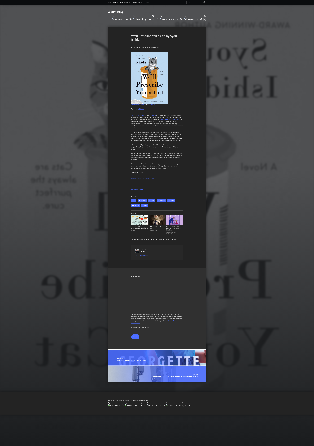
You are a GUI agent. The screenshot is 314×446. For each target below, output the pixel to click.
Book (134, 239)
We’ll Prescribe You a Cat (138, 104)
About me (115, 2)
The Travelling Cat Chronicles (170, 119)
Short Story (167, 239)
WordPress (130, 400)
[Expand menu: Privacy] (151, 2)
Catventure (141, 239)
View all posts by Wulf (141, 255)
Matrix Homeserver (125, 2)
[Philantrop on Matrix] (204, 19)
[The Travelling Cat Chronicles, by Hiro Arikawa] (139, 220)
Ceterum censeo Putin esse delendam (142, 179)
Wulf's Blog (115, 12)
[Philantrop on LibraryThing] (142, 19)
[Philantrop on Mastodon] (167, 19)
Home (109, 2)
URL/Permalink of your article (140, 327)
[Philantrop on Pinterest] (191, 19)
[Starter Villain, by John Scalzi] (157, 220)
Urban (175, 239)
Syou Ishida (151, 104)
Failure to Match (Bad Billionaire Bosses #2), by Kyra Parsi (173, 228)
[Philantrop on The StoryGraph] (153, 19)
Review (160, 239)
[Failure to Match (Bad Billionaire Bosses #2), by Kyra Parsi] (174, 220)
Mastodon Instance (138, 2)
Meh (154, 239)
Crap (149, 239)
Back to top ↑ (147, 400)
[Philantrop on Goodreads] (119, 19)
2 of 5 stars (141, 109)
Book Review (154, 47)
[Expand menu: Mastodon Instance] (144, 2)
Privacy (148, 2)
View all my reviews (137, 189)
